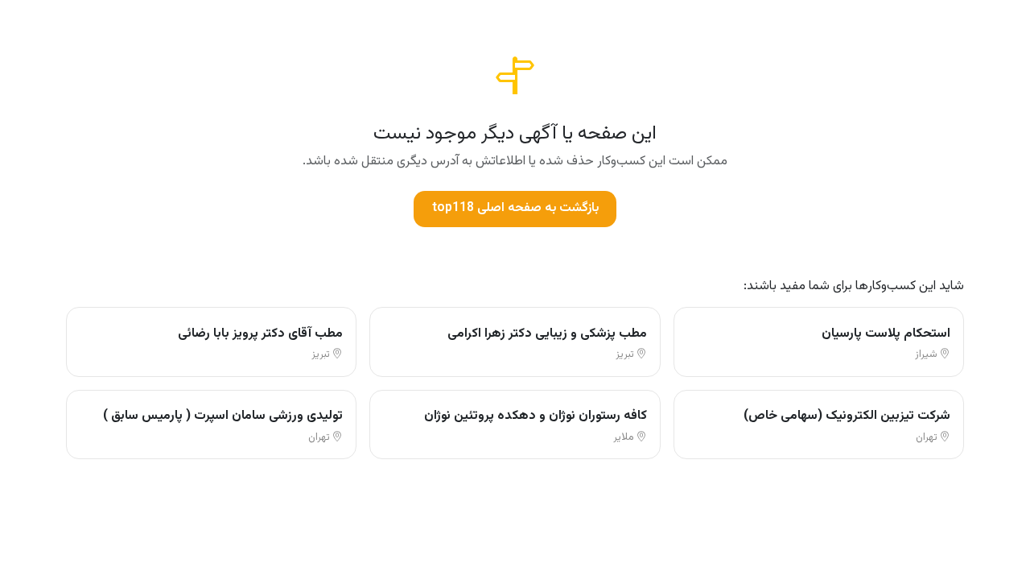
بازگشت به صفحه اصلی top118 (515, 208)
